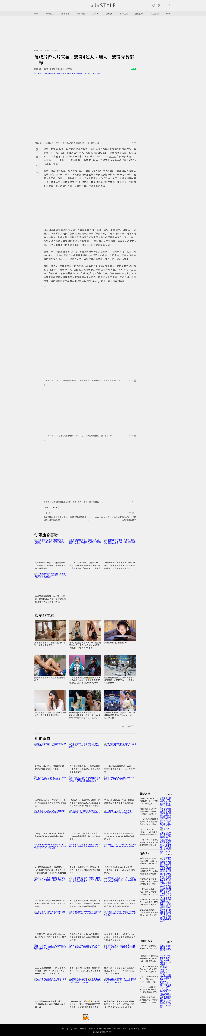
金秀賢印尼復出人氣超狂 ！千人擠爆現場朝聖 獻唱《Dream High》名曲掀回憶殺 (119, 715)
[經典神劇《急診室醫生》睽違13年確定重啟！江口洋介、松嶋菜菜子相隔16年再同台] (120, 955)
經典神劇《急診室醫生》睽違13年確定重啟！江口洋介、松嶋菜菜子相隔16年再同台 (119, 970)
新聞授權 (83, 1029)
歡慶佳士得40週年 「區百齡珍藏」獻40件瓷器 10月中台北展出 (50, 767)
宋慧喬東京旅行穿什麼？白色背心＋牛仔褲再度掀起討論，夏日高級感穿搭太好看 (148, 1001)
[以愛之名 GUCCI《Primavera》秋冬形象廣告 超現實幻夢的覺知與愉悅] (50, 787)
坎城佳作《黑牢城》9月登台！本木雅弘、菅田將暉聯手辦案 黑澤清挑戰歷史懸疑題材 (119, 937)
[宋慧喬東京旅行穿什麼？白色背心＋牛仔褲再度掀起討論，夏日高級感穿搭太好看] (166, 1000)
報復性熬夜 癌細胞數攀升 (115, 642)
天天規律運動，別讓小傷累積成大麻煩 (49, 678)
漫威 (46, 508)
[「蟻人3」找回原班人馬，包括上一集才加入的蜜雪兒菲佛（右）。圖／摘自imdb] (85, 106)
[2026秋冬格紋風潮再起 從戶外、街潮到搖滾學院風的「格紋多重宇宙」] (120, 753)
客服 (75, 1028)
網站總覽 (143, 1029)
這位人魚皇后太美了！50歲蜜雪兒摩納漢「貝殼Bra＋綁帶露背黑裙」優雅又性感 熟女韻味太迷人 (50, 970)
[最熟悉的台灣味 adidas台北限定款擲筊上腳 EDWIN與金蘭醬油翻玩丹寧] (85, 921)
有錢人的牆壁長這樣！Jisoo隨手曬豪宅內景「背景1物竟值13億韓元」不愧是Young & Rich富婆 (85, 645)
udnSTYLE (38, 50)
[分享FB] (36, 149)
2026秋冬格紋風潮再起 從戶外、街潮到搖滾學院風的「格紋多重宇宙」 (119, 769)
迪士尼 (55, 508)
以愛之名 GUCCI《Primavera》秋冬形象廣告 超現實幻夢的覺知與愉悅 (50, 802)
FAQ (70, 1028)
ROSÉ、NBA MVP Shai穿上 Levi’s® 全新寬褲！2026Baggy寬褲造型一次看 (149, 970)
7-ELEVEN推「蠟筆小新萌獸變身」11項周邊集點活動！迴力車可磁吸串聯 (85, 836)
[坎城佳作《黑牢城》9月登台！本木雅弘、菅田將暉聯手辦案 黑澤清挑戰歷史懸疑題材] (120, 921)
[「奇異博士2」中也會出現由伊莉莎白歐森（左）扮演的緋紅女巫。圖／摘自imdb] (90, 408)
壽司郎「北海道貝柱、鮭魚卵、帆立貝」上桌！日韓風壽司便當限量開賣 (85, 869)
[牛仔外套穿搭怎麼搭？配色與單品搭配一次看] (166, 948)
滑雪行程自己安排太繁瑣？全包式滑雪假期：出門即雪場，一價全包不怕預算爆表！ (119, 680)
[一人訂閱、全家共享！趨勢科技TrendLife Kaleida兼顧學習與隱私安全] (120, 820)
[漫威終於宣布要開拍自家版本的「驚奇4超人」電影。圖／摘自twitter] (90, 469)
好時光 (95, 13)
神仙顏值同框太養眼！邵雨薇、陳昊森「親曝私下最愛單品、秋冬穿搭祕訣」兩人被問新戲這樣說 (119, 565)
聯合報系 (117, 1029)
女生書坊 (155, 13)
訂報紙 (125, 1029)
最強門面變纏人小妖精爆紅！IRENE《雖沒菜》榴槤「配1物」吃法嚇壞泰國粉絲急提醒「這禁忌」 (85, 715)
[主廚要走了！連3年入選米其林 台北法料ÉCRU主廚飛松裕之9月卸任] (50, 921)
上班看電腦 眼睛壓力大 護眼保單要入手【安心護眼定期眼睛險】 (50, 713)
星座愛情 (139, 13)
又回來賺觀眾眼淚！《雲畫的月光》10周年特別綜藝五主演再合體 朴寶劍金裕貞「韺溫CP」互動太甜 (85, 565)
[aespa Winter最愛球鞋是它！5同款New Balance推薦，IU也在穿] (166, 979)
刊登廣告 (63, 1029)
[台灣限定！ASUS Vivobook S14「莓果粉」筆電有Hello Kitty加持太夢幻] (120, 854)
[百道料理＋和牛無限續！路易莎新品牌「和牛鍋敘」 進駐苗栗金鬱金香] (85, 955)
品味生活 (124, 13)
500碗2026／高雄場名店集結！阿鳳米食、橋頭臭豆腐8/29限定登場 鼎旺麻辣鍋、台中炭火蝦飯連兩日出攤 (86, 804)
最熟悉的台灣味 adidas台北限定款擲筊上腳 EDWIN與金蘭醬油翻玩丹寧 (84, 937)
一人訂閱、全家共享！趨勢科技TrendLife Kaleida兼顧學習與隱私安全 (119, 836)
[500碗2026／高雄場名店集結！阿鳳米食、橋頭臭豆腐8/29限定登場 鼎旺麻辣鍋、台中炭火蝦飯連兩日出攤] (85, 787)
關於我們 (134, 1029)
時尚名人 (50, 13)
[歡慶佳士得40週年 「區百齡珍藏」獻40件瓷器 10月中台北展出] (50, 753)
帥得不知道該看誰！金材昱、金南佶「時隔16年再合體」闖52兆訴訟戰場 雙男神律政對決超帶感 (50, 599)
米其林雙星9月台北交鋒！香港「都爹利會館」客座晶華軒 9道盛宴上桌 (50, 1004)
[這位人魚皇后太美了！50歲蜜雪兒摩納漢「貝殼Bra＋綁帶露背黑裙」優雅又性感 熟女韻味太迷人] (50, 955)
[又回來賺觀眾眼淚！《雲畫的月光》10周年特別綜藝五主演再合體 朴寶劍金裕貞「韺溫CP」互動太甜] (85, 550)
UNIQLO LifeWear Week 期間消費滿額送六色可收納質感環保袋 (119, 801)
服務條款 (92, 1028)
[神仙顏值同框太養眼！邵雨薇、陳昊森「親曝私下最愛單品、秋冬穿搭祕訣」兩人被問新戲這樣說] (120, 550)
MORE (168, 794)
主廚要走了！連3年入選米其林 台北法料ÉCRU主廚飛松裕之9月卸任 (50, 935)
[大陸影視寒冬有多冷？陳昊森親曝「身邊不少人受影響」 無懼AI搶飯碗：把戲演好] (50, 550)
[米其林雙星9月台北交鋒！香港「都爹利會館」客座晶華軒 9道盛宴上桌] (50, 988)
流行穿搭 (65, 13)
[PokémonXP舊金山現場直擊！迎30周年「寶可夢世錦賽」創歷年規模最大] (50, 888)
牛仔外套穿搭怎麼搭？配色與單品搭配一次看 (148, 947)
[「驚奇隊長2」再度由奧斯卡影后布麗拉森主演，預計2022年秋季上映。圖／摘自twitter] (90, 332)
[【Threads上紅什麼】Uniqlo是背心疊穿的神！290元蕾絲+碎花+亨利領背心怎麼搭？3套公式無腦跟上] (166, 989)
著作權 (99, 1028)
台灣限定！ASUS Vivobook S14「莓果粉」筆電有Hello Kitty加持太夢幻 (119, 869)
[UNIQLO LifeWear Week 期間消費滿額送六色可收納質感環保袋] (120, 787)
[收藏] (36, 164)
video (169, 13)
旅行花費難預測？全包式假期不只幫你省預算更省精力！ (49, 643)
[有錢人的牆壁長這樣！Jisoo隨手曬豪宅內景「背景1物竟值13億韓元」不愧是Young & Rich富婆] (120, 988)
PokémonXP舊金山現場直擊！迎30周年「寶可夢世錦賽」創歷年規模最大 (50, 903)
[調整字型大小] (36, 172)
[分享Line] (36, 157)
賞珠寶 (109, 13)
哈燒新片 (57, 50)
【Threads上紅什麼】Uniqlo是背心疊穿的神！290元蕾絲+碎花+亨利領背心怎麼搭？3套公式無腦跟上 (148, 992)
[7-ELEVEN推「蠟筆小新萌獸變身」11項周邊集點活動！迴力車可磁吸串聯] (85, 820)
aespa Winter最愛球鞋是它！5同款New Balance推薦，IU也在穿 (148, 980)
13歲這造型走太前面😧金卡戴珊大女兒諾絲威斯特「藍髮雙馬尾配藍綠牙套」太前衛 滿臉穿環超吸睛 (85, 680)
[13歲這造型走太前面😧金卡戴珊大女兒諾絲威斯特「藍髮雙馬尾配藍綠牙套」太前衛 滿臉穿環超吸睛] (85, 988)
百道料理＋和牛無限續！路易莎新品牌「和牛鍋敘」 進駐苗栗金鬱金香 (85, 970)
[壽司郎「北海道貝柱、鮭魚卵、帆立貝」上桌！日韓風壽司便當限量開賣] (85, 854)
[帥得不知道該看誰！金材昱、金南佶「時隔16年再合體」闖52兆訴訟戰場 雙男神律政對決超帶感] (50, 583)
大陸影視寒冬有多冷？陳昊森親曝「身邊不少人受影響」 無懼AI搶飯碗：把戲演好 (50, 565)
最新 (36, 13)
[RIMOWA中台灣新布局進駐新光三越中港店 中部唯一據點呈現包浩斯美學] (166, 958)
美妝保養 (81, 13)
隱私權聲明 (107, 1028)
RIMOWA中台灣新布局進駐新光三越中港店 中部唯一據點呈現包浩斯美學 (148, 960)
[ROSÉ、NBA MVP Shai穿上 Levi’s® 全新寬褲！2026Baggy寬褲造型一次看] (166, 969)
